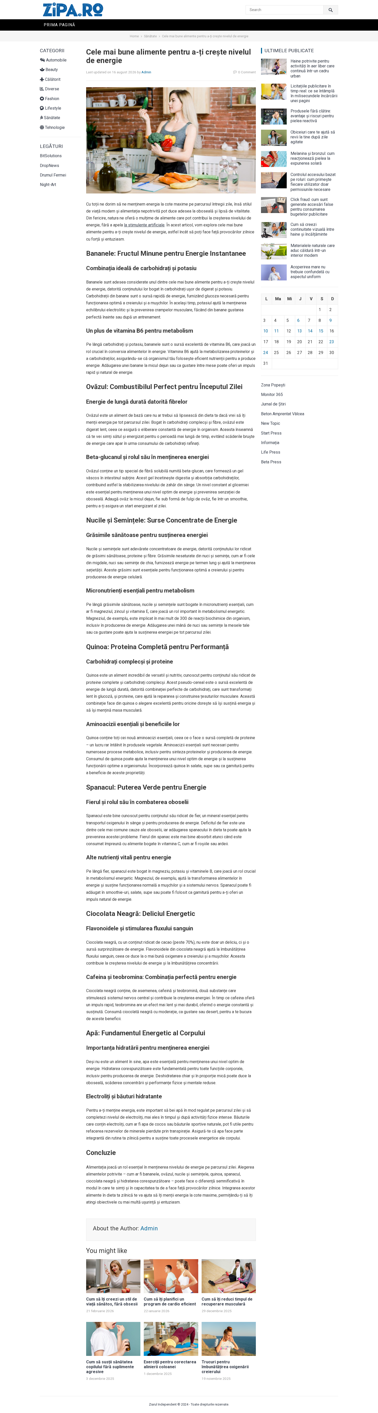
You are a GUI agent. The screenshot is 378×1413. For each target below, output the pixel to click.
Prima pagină (59, 24)
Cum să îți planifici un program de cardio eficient (170, 1301)
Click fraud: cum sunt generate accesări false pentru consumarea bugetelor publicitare (312, 207)
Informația (270, 442)
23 (331, 341)
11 (276, 331)
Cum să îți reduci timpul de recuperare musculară (227, 1301)
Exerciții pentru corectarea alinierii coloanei (170, 1364)
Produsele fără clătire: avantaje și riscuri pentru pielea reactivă (312, 116)
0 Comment (247, 72)
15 (321, 331)
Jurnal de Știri (273, 404)
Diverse (51, 88)
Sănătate (150, 36)
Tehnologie (54, 127)
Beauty (51, 69)
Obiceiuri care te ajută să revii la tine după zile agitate (313, 137)
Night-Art (48, 184)
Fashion (51, 98)
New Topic (270, 423)
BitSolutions (51, 155)
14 (310, 331)
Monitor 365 (272, 394)
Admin (146, 72)
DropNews (49, 165)
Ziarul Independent (163, 1404)
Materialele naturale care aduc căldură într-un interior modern (313, 250)
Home (134, 36)
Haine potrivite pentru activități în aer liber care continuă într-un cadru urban (313, 68)
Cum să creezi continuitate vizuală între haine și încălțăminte (312, 229)
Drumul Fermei (53, 175)
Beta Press (271, 462)
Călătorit (52, 79)
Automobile (56, 60)
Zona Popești (273, 385)
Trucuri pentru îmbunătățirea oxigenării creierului (225, 1366)
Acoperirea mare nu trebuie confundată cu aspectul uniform (310, 271)
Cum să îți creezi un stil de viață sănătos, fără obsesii (112, 1301)
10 (265, 331)
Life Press (270, 452)
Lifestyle (52, 108)
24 (265, 352)
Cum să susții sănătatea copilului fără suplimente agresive (110, 1366)
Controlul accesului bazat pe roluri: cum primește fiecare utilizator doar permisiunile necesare (313, 182)
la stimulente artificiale (144, 225)
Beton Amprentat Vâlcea (282, 413)
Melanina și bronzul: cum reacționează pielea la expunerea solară (313, 158)
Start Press (271, 433)
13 (299, 331)
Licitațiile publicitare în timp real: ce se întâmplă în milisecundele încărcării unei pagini (314, 93)
